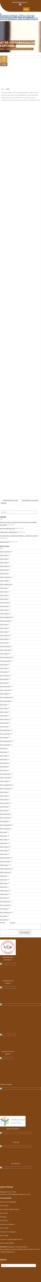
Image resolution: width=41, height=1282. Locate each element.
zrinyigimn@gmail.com (19, 2)
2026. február (4, 570)
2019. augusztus (5, 828)
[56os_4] (20, 257)
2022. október (4, 694)
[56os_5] (20, 296)
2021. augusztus (5, 745)
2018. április (3, 887)
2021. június (3, 752)
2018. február (4, 894)
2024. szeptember (6, 617)
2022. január (4, 726)
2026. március (4, 566)
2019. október (4, 821)
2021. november (5, 734)
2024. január (4, 643)
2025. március (4, 602)
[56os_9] (20, 453)
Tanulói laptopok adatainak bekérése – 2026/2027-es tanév (19, 536)
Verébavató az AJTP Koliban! (9, 501)
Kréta (26, 9)
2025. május (4, 595)
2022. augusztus (5, 701)
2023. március (4, 675)
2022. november (5, 690)
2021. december (5, 730)
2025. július (3, 588)
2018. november (5, 861)
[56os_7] (20, 374)
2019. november (5, 817)
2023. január (4, 683)
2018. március (4, 890)
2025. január (4, 610)
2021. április (3, 759)
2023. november (5, 650)
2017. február (4, 920)
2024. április (4, 632)
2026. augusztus (5, 551)
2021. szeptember (5, 741)
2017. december (5, 901)
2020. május (4, 796)
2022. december (5, 686)
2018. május (3, 883)
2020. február (4, 807)
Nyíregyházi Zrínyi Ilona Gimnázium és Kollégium (19, 17)
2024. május (4, 628)
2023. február (4, 679)
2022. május (4, 712)
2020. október (4, 781)
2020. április (4, 799)
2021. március (4, 763)
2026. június (4, 555)
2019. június (3, 836)
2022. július (3, 705)
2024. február (4, 639)
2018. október (4, 865)
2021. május (3, 756)
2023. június (4, 664)
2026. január (4, 573)
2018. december (5, 858)
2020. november (5, 777)
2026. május (4, 559)
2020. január (4, 810)
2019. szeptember (5, 825)
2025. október (4, 581)
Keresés (12, 923)
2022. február (4, 723)
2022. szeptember (6, 697)
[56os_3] (20, 218)
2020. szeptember (6, 785)
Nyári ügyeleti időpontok (7, 528)
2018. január (3, 898)
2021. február (4, 766)
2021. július (3, 748)
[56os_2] (20, 179)
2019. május (3, 839)
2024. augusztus (5, 621)
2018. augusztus (5, 872)
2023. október (4, 653)
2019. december (5, 814)
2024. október (4, 613)
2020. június (4, 792)
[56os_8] (20, 413)
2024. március (4, 635)
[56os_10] (20, 492)
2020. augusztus (5, 788)
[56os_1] (20, 139)
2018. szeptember (5, 869)
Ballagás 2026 (4, 542)
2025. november (5, 577)
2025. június (4, 592)
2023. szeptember (5, 657)
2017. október (4, 909)
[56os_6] (20, 335)
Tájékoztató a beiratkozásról (9, 532)
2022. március (4, 719)
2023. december (5, 646)
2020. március (4, 803)
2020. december (5, 774)
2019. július (3, 832)
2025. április (4, 599)
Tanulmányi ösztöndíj (30, 500)
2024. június (4, 624)
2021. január (3, 770)
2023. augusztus (5, 661)
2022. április (4, 715)
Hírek (7, 89)
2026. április (4, 562)
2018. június (3, 879)
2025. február (4, 606)
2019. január (3, 854)
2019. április (3, 843)
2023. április (4, 672)
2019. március (4, 847)
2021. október (4, 737)
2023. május (4, 668)
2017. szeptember (5, 912)
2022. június (4, 708)
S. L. (3, 89)
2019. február (4, 850)
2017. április (3, 916)
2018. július (3, 876)
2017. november (5, 905)
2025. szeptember (6, 584)
